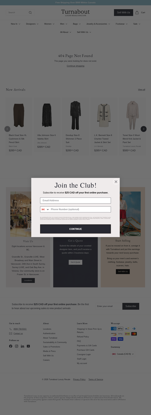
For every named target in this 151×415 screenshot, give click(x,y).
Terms (88, 219)
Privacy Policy (82, 219)
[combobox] (44, 209)
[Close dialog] (116, 181)
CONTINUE (75, 229)
